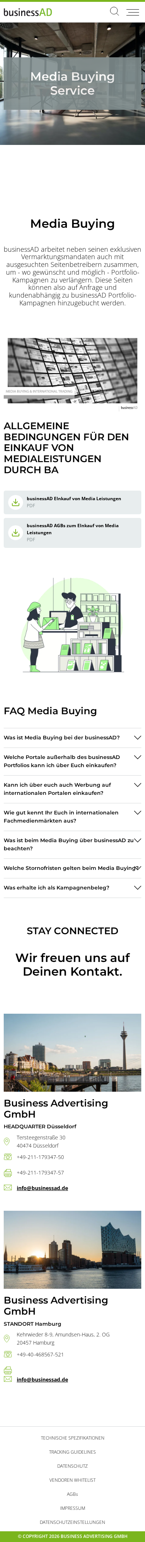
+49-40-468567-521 (40, 1354)
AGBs (72, 1494)
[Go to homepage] (28, 12)
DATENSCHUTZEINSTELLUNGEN (72, 1522)
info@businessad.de (42, 1188)
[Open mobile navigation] (132, 12)
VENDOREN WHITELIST (72, 1480)
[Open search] (114, 12)
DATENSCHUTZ (72, 1466)
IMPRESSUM (72, 1508)
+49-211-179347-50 (40, 1156)
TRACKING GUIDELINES (72, 1452)
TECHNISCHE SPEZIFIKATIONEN (72, 1438)
